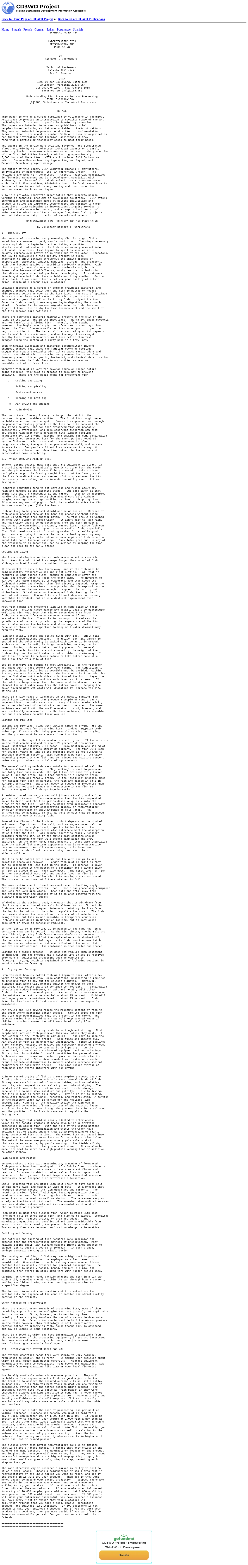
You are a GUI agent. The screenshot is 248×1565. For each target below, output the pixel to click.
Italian (50, 29)
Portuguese (64, 29)
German (39, 29)
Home (5, 29)
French (27, 29)
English (16, 29)
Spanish (78, 29)
